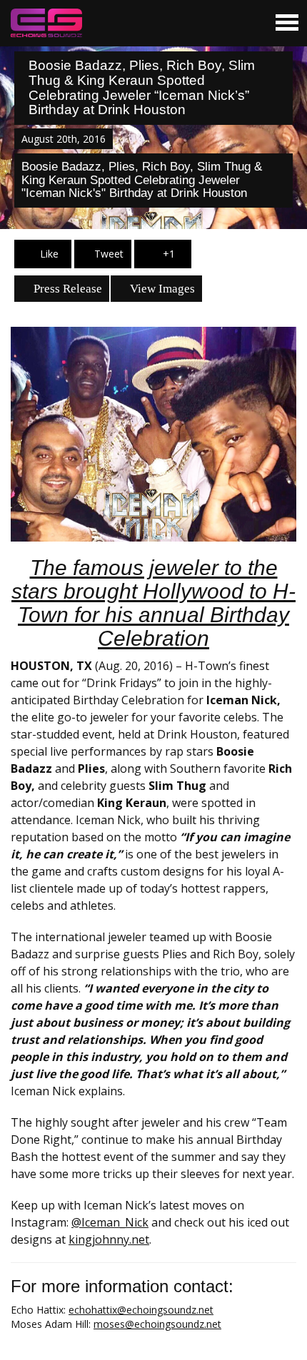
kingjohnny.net (109, 1239)
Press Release (66, 288)
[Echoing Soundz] (46, 23)
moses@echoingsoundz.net (157, 1324)
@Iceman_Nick (110, 1222)
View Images (161, 288)
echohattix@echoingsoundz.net (141, 1309)
